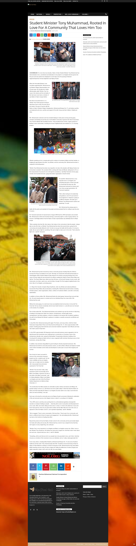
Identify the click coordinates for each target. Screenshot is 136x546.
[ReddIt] (49, 35)
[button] (106, 14)
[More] (73, 466)
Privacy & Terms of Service (89, 496)
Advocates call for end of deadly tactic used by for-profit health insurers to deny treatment (94, 42)
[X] (107, 1)
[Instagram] (105, 1)
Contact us (75, 1)
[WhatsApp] (42, 35)
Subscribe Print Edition (47, 1)
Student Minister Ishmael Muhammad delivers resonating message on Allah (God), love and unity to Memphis (94, 48)
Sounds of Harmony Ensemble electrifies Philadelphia (94, 52)
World (48, 14)
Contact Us (32, 505)
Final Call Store (58, 1)
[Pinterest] (38, 35)
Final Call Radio (67, 1)
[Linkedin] (45, 35)
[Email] (52, 35)
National (39, 14)
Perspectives (57, 14)
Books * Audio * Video (88, 494)
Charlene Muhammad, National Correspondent (41, 30)
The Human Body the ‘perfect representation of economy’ (93, 38)
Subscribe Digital (87, 492)
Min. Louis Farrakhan (71, 14)
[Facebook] (102, 1)
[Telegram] (60, 35)
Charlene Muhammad (37, 39)
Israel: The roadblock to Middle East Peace (92, 54)
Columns (85, 14)
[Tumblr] (56, 35)
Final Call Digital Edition (34, 1)
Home (32, 14)
